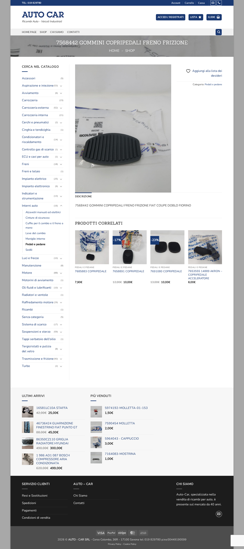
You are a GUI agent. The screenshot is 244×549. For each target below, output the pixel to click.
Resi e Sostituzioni (34, 496)
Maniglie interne (35, 239)
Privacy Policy (114, 544)
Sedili (29, 250)
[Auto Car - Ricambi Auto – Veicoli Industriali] (43, 13)
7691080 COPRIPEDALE (166, 271)
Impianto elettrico (34, 179)
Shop (43, 32)
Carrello (189, 2)
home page (29, 32)
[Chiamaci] (219, 3)
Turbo (26, 366)
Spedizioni (29, 503)
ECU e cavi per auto (35, 157)
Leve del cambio (36, 233)
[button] (170, 17)
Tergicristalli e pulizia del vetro (36, 348)
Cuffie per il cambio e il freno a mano (44, 225)
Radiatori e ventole (35, 295)
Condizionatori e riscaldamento (33, 139)
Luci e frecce (30, 258)
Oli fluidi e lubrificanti (36, 288)
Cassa (201, 2)
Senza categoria (32, 317)
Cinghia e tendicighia (36, 130)
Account (175, 2)
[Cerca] (219, 32)
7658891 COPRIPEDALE (128, 271)
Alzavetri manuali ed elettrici (43, 212)
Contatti (73, 32)
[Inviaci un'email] (213, 3)
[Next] (222, 260)
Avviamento (30, 93)
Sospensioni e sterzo (36, 332)
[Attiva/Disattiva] (61, 85)
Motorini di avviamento (37, 280)
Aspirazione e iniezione (38, 85)
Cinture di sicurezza (38, 218)
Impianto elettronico (36, 186)
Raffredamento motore (37, 302)
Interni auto (30, 206)
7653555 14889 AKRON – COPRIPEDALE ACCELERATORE (205, 274)
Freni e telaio (31, 171)
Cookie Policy (129, 544)
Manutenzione (31, 265)
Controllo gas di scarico (38, 149)
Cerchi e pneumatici (35, 122)
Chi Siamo (56, 32)
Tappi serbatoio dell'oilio (39, 339)
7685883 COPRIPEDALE (90, 271)
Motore (27, 273)
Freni (25, 164)
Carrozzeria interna (35, 115)
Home (114, 50)
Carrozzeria (29, 100)
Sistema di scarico (34, 324)
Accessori (28, 78)
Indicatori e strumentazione (32, 196)
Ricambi (27, 309)
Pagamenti (29, 510)
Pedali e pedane (35, 244)
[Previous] (75, 260)
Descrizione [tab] (83, 196)
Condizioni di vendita (36, 518)
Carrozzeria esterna (35, 108)
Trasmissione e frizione (38, 359)
